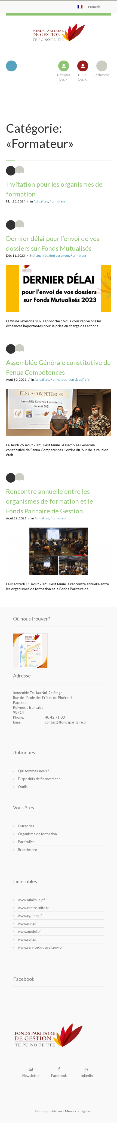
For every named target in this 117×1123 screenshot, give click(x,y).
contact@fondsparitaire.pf (66, 722)
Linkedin (86, 1075)
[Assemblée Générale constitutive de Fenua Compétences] (58, 412)
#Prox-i (56, 1111)
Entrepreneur (59, 255)
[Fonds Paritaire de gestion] (58, 36)
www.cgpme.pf (30, 915)
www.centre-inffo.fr (33, 908)
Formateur (58, 201)
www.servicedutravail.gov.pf (40, 947)
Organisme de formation (37, 834)
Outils (22, 787)
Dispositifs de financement (39, 779)
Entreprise (26, 826)
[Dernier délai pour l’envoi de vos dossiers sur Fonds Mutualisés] (58, 288)
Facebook (59, 1075)
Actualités (40, 201)
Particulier (26, 842)
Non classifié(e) (79, 379)
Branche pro (27, 849)
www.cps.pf (27, 923)
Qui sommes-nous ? (33, 771)
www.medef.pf (29, 931)
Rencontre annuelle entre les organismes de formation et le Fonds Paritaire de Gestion (49, 501)
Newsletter (31, 1075)
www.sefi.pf (27, 939)
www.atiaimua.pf (31, 900)
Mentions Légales (78, 1111)
